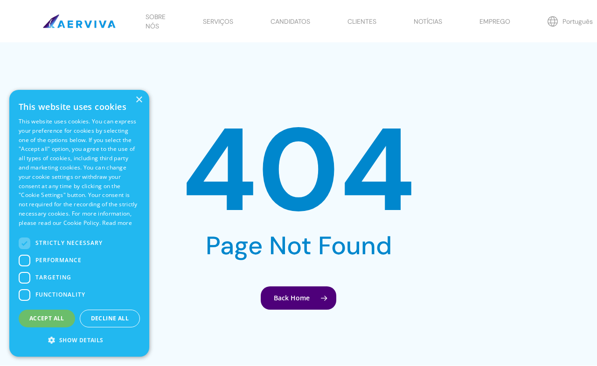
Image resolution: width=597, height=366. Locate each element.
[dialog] (79, 223)
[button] (79, 340)
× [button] (138, 99)
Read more (117, 223)
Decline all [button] (110, 318)
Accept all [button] (46, 318)
